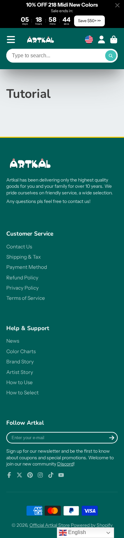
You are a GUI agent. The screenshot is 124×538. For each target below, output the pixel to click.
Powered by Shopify (91, 525)
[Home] (41, 39)
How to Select (22, 392)
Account (101, 39)
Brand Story (20, 361)
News (12, 341)
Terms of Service (25, 298)
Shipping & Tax (23, 257)
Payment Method (26, 267)
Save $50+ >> (89, 20)
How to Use (19, 382)
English (76, 532)
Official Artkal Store (49, 525)
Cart (114, 39)
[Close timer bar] (117, 5)
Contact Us (19, 246)
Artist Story (19, 372)
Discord (65, 464)
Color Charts (21, 351)
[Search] (110, 55)
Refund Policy (22, 277)
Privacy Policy (22, 288)
